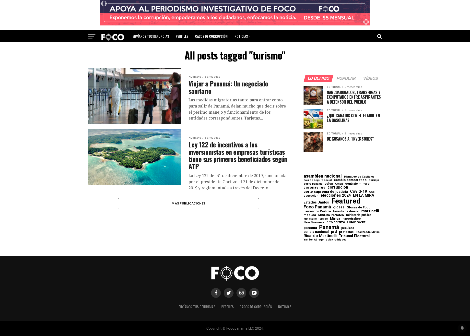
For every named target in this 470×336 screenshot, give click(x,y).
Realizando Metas (368, 232)
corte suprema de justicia (326, 191)
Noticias (241, 36)
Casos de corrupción (211, 36)
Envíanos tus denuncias (151, 36)
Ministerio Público (316, 219)
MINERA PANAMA (331, 215)
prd (334, 232)
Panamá (329, 227)
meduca (310, 215)
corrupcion (338, 187)
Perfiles (182, 36)
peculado (347, 228)
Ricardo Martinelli (320, 236)
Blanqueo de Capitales (359, 176)
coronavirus (314, 187)
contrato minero (357, 183)
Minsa (335, 218)
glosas (338, 207)
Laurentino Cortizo (317, 211)
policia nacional (316, 232)
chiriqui (374, 180)
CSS (372, 192)
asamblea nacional (323, 176)
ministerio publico (359, 215)
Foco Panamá (317, 207)
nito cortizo (336, 222)
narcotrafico (351, 218)
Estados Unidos (316, 202)
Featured (346, 201)
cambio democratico (350, 180)
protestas (346, 232)
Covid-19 (358, 191)
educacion (311, 195)
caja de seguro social (318, 180)
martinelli (370, 211)
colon (329, 183)
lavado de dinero (346, 211)
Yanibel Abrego (314, 239)
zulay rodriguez (336, 240)
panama (310, 228)
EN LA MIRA (363, 195)
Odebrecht (356, 222)
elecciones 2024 (335, 195)
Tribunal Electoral (354, 236)
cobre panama (313, 184)
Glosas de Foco (358, 207)
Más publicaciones (188, 203)
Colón (339, 183)
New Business (314, 222)
